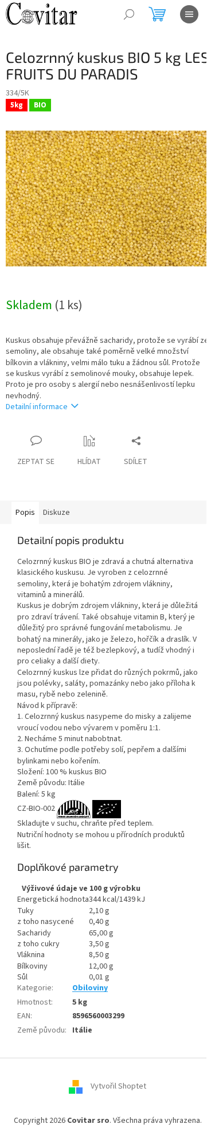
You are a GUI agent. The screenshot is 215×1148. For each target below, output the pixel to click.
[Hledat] (129, 14)
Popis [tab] (25, 512)
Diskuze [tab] (56, 512)
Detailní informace (37, 407)
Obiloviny (90, 988)
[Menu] (189, 14)
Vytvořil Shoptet (118, 1086)
